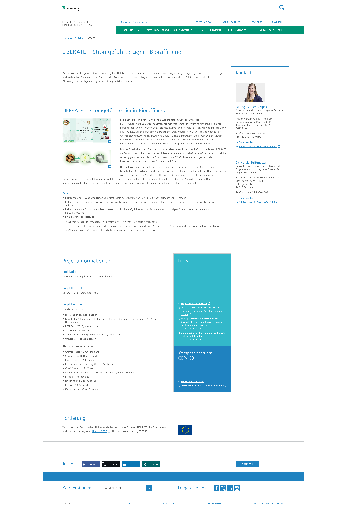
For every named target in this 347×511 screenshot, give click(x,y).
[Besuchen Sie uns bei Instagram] (237, 488)
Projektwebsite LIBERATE (194, 303)
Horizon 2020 (99, 431)
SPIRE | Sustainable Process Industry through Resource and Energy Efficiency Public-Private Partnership (202, 322)
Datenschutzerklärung (269, 503)
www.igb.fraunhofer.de (134, 22)
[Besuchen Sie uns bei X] (223, 488)
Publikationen (237, 30)
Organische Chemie (191, 385)
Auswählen (149, 488)
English (277, 22)
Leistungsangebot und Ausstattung (169, 30)
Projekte (215, 30)
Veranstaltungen (271, 30)
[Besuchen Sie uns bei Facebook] (216, 488)
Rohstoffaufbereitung (192, 381)
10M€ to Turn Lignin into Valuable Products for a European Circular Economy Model (201, 311)
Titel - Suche (282, 7)
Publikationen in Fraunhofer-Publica (258, 146)
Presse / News (204, 22)
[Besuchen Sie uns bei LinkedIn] (230, 488)
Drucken (247, 464)
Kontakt (256, 22)
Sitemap (125, 503)
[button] (91, 464)
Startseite (67, 38)
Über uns (127, 30)
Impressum (214, 503)
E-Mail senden (246, 142)
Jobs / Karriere (232, 22)
